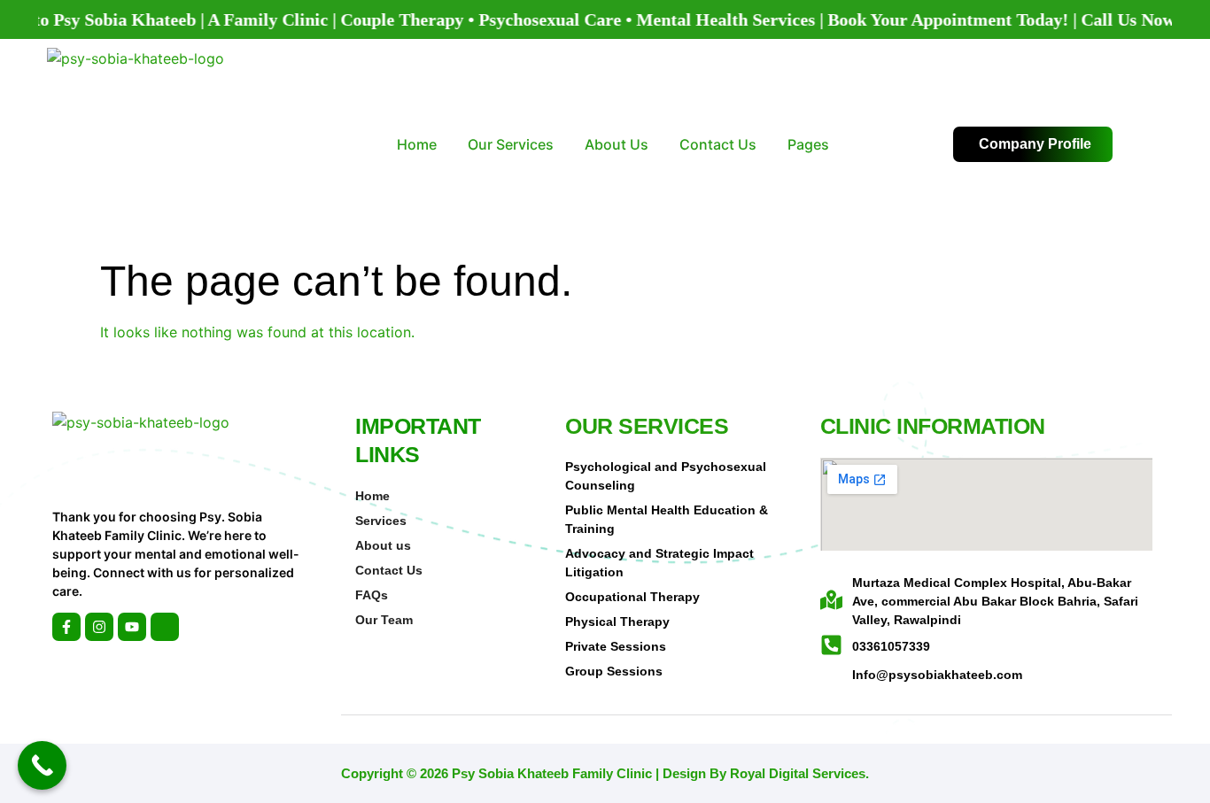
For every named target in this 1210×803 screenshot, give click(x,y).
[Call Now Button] (42, 765)
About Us (616, 144)
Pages (808, 144)
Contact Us (717, 144)
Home (417, 144)
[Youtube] (132, 627)
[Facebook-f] (66, 627)
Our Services (511, 144)
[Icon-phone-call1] (165, 627)
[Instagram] (99, 627)
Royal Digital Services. (799, 773)
